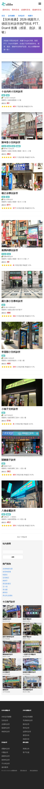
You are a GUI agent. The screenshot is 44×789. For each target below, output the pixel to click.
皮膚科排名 (25, 9)
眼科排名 (6, 9)
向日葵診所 (6, 672)
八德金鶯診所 (9, 510)
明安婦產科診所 (28, 690)
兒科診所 (21, 16)
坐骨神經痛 (7, 572)
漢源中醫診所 (27, 619)
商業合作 (26, 749)
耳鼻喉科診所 (28, 720)
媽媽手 (5, 580)
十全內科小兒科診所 (12, 91)
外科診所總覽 (28, 717)
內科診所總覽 (6, 717)
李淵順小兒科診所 (11, 351)
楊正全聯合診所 (10, 193)
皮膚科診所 (6, 724)
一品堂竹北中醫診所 (29, 654)
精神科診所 (6, 760)
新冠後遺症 (7, 583)
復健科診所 (6, 728)
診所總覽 (11, 16)
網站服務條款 (34, 770)
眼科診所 (26, 724)
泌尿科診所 (27, 731)
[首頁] (7, 4)
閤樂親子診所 (9, 459)
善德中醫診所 (27, 637)
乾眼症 (5, 575)
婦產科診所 (6, 756)
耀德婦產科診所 (8, 654)
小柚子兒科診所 (10, 408)
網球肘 (5, 592)
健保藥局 (5, 767)
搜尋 (13, 557)
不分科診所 (6, 763)
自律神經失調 (7, 569)
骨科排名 (15, 9)
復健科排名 (37, 9)
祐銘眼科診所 (7, 619)
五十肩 (5, 586)
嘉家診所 (5, 690)
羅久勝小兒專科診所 (12, 301)
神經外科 (26, 739)
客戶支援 (26, 752)
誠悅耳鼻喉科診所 (8, 637)
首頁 (3, 16)
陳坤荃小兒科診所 (11, 142)
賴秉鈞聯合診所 (10, 250)
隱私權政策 (23, 770)
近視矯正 (6, 577)
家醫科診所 (6, 749)
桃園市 (30, 16)
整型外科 (26, 735)
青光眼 (5, 589)
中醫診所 (5, 752)
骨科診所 (26, 728)
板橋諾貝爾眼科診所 (29, 672)
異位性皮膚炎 (7, 595)
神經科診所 (6, 731)
